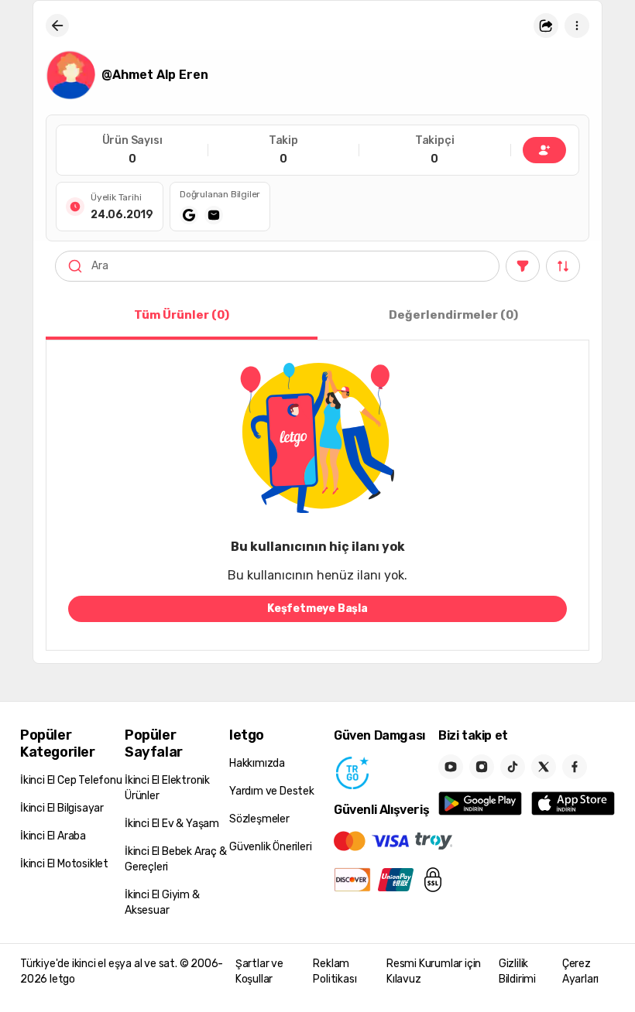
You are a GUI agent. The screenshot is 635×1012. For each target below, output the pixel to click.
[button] (546, 25)
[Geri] (57, 25)
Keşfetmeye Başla (317, 608)
